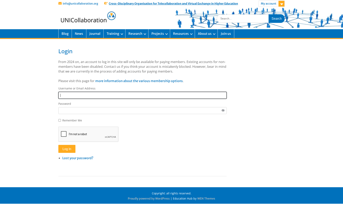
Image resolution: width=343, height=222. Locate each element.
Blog (65, 34)
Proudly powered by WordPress (149, 198)
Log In (67, 149)
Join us (226, 34)
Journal (94, 34)
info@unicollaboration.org (80, 3)
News (79, 34)
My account (268, 3)
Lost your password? (77, 158)
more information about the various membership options (139, 81)
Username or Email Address (76, 88)
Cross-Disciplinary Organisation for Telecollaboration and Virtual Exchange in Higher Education (173, 3)
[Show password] (223, 111)
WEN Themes (206, 198)
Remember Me (72, 120)
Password (64, 104)
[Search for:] (251, 18)
